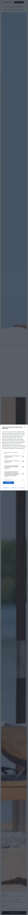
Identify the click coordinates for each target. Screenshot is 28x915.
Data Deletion (6, 487)
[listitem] (14, 453)
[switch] (22, 456)
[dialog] (14, 457)
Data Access (14, 487)
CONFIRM (8, 482)
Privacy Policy (22, 487)
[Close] (25, 427)
